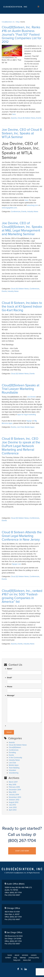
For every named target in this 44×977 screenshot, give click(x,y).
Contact (8, 958)
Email (9, 678)
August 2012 (13, 802)
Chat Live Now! (22, 851)
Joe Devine (31, 397)
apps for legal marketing (26, 414)
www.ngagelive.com (9, 208)
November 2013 (15, 797)
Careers (33, 955)
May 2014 (12, 792)
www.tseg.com (32, 205)
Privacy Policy (34, 958)
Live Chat (20, 427)
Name (9, 669)
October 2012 (14, 800)
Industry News (32, 211)
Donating (12, 752)
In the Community (15, 757)
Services (25, 955)
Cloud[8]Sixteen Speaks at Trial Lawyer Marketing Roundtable (20, 389)
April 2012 (13, 810)
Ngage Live (16, 564)
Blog (15, 958)
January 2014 (14, 795)
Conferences (16, 211)
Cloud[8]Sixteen (15, 747)
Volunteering (13, 773)
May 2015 (12, 784)
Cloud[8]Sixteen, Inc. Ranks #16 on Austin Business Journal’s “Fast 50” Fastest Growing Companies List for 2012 (21, 34)
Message (11, 695)
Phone (9, 687)
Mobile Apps (29, 427)
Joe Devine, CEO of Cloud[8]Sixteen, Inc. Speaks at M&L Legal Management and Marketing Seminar (22, 228)
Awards (14, 118)
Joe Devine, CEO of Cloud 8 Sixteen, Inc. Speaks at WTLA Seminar (22, 133)
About (17, 955)
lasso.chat (27, 960)
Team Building (14, 768)
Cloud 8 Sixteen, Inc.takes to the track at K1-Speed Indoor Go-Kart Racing (22, 306)
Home (10, 955)
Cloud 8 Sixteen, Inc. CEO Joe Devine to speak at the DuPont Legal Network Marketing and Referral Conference (21, 446)
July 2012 (12, 805)
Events (38, 118)
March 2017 (13, 782)
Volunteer (12, 770)
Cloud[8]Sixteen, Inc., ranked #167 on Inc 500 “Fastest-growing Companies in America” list (22, 596)
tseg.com (16, 960)
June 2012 (13, 807)
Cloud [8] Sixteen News (26, 118)
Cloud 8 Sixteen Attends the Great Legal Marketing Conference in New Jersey (22, 536)
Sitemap (23, 958)
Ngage (29, 421)
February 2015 (14, 787)
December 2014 (15, 790)
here (14, 114)
